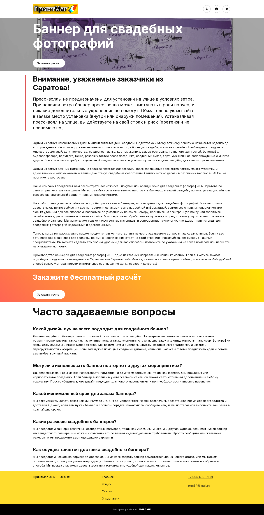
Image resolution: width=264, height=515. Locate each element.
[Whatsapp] (216, 9)
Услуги (106, 484)
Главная (108, 477)
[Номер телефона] (207, 9)
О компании (110, 498)
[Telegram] (226, 9)
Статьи (107, 491)
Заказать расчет (49, 63)
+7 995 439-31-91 (200, 477)
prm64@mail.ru (199, 485)
